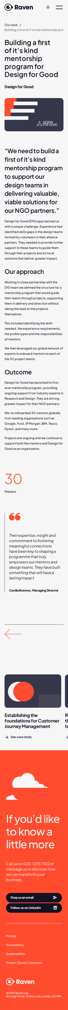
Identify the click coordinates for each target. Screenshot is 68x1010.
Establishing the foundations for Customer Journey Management (32, 720)
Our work (11, 25)
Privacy (11, 936)
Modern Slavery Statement (24, 962)
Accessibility (15, 945)
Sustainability (15, 953)
